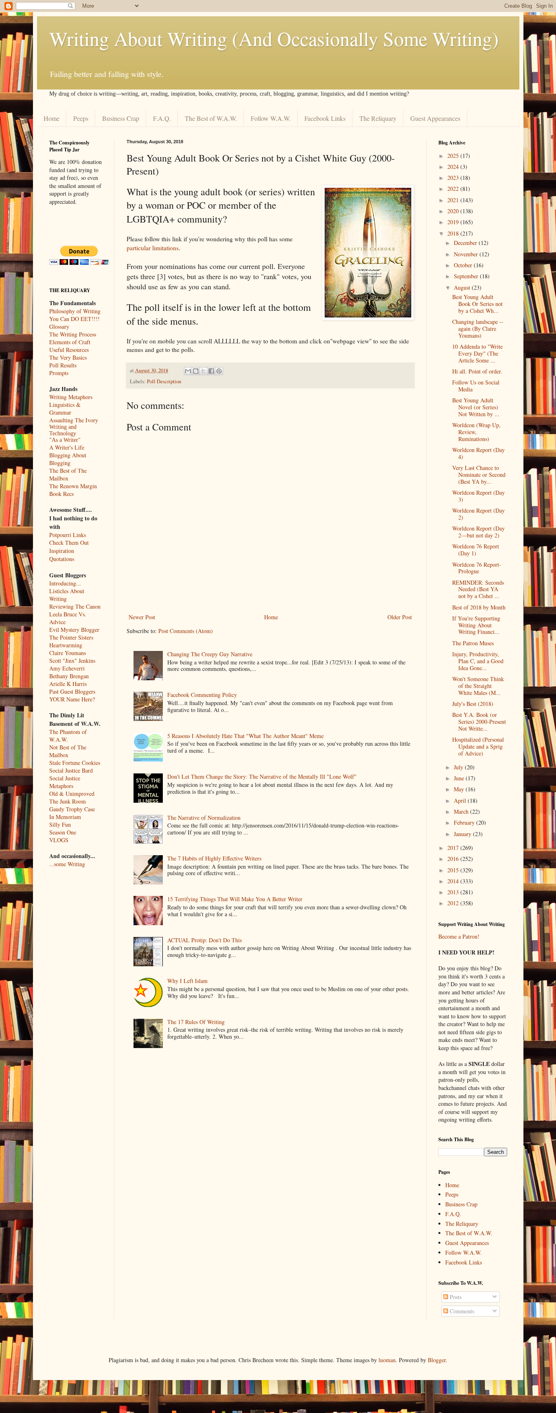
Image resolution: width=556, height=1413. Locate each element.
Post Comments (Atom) (185, 631)
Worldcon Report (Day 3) (478, 496)
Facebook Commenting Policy (202, 695)
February (465, 822)
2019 (453, 222)
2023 (453, 177)
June (460, 778)
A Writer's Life (66, 447)
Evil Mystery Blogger (74, 629)
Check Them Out (69, 542)
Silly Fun (60, 824)
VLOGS (58, 840)
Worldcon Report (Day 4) (478, 453)
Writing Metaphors (70, 397)
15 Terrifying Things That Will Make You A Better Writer (234, 899)
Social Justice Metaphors (64, 782)
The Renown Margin (73, 486)
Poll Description (164, 381)
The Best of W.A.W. (211, 118)
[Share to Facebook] (211, 371)
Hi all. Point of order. (477, 371)
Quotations (61, 559)
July (459, 767)
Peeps (80, 118)
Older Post (399, 617)
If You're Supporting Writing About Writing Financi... (476, 625)
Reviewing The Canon (75, 606)
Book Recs (61, 494)
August (463, 287)
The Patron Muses (473, 643)
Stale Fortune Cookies (74, 763)
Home (51, 118)
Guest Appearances (435, 118)
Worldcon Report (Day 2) (478, 514)
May (460, 789)
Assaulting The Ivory (73, 420)
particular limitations (153, 248)
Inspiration (61, 551)
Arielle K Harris (68, 684)
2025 (453, 155)
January (463, 834)
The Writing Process (72, 334)
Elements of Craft (69, 342)
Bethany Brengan (69, 676)
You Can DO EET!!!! (74, 319)
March (462, 811)
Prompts (58, 373)
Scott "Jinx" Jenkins (72, 660)
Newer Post (142, 617)
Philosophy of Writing (75, 311)
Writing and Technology (63, 430)
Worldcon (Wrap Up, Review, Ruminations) (476, 432)
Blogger (437, 1360)
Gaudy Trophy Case (72, 809)
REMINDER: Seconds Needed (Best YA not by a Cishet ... (478, 589)
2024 (453, 166)
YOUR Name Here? (72, 699)
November (466, 254)
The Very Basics (68, 357)
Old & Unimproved (71, 793)
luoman (387, 1360)
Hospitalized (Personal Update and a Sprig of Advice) (478, 746)
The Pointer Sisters (71, 637)
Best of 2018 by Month (479, 607)
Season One (62, 832)
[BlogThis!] (196, 371)
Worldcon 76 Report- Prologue (476, 568)
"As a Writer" (65, 440)
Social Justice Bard (71, 770)
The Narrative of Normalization (204, 817)
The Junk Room (67, 801)
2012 (453, 903)
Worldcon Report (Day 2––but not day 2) (478, 531)
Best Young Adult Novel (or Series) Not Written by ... (475, 407)
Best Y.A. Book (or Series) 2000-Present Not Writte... (479, 721)
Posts (455, 1297)
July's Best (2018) (472, 704)
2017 (453, 848)
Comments (461, 1311)
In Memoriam (65, 817)
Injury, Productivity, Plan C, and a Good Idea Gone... (477, 661)
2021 (453, 200)
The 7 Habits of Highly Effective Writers (214, 858)
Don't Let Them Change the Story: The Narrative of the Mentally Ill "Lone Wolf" (262, 776)
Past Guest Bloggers (72, 691)
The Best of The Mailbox (68, 474)
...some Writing (67, 864)
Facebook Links (325, 118)
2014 (453, 881)
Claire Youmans (67, 653)
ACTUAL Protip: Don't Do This (204, 940)
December (466, 243)
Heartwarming (65, 645)
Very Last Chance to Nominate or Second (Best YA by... (479, 474)
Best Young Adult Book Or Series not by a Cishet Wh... (477, 303)
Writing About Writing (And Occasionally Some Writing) (274, 38)
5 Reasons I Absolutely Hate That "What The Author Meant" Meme (245, 736)
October (464, 265)
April (461, 800)
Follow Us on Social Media (475, 385)
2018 (453, 233)
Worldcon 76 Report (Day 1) (475, 549)
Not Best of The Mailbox (67, 751)
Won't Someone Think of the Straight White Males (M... (478, 686)
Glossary (59, 326)
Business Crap (120, 118)
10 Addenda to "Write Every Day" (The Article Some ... (477, 353)
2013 (453, 892)
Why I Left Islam (187, 981)
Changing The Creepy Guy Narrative (209, 654)
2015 (453, 870)
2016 (453, 859)
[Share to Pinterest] (219, 371)
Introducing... (65, 583)
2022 (453, 188)
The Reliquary (377, 118)
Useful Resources (69, 350)
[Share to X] (203, 371)
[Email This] (188, 371)
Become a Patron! (458, 936)
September (467, 276)
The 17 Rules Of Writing (196, 1022)
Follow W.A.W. (271, 118)
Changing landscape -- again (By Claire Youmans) (477, 328)
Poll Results (63, 365)
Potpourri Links (67, 535)
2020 (453, 211)
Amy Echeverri (67, 668)
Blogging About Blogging (67, 459)
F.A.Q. (162, 118)
